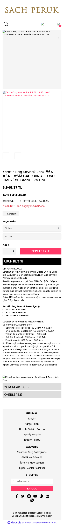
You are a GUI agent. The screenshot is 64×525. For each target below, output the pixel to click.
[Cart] (58, 24)
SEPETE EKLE (40, 251)
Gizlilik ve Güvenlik (32, 457)
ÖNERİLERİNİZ (13, 394)
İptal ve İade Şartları (32, 462)
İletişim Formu (32, 439)
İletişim (32, 418)
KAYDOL (32, 488)
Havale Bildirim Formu (32, 429)
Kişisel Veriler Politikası (32, 468)
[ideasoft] (14, 522)
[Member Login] (42, 24)
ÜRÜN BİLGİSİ (13, 261)
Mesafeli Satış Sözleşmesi (32, 452)
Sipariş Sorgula (32, 434)
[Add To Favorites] (59, 35)
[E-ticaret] (32, 522)
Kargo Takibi (32, 424)
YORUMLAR (17, 387)
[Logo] (32, 10)
